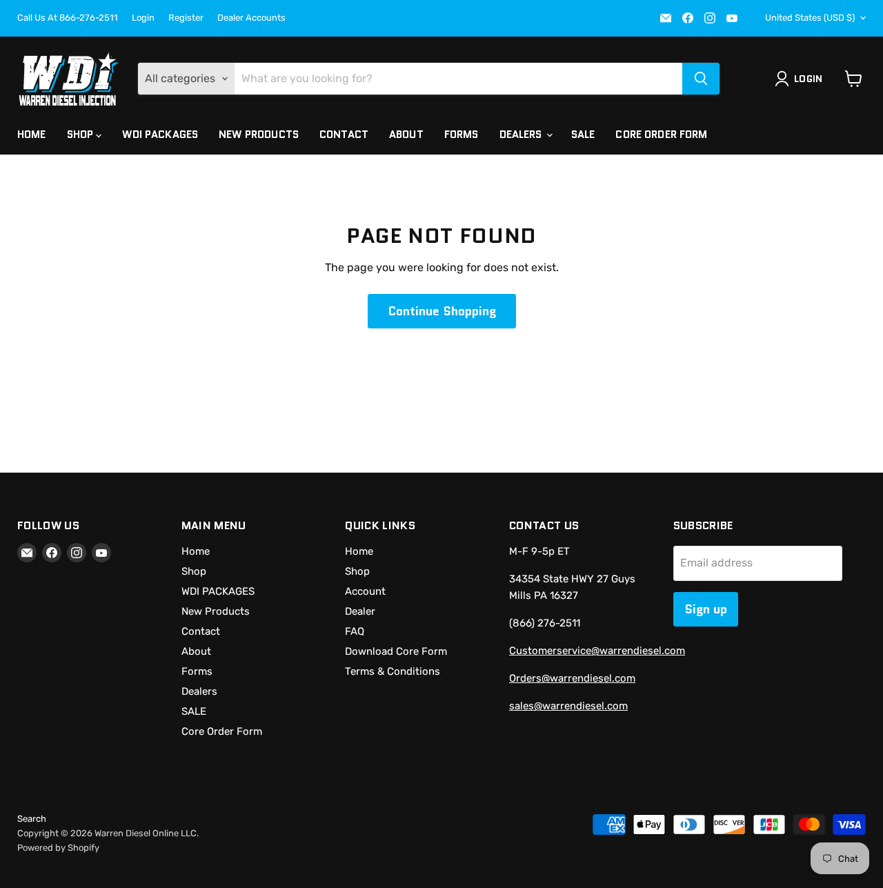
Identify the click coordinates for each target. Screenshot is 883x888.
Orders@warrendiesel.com (572, 678)
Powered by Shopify (58, 847)
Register (186, 18)
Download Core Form (396, 651)
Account (365, 591)
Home (31, 134)
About (406, 134)
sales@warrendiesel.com (568, 706)
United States (810, 17)
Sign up (705, 609)
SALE (583, 134)
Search (31, 818)
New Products (259, 134)
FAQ (354, 631)
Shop (82, 134)
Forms (461, 134)
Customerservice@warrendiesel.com (597, 650)
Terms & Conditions (392, 671)
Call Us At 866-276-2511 (67, 18)
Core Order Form (661, 134)
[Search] (701, 79)
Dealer (360, 611)
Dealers (522, 134)
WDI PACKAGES (160, 134)
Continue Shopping (442, 311)
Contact (343, 134)
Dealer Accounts (251, 18)
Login (143, 18)
